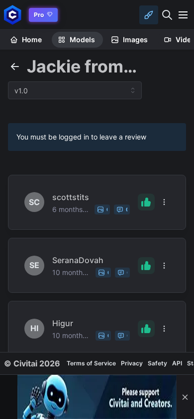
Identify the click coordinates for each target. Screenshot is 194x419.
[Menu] (183, 15)
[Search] (167, 15)
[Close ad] (185, 397)
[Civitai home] (12, 14)
